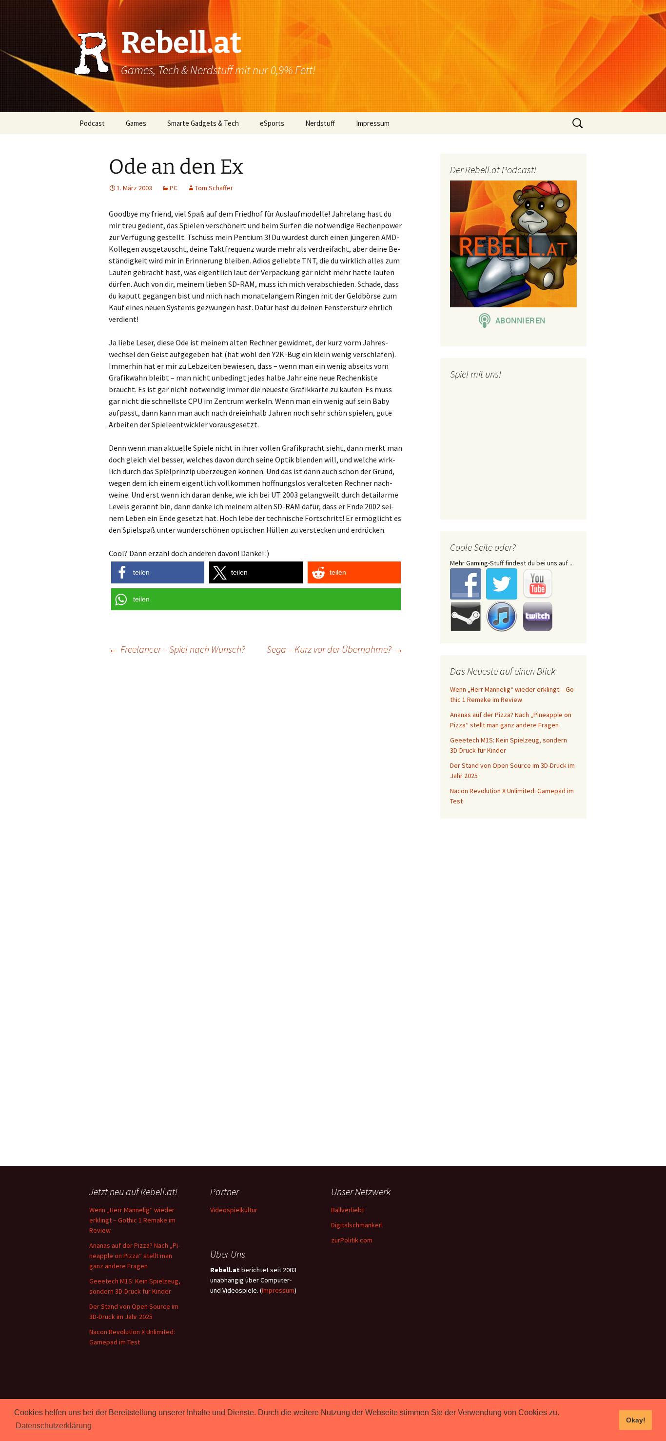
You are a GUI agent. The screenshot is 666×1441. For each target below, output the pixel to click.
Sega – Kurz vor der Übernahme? (335, 649)
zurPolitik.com (351, 1240)
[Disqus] (333, 788)
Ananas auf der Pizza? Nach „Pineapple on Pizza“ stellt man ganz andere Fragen (134, 1255)
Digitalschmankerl (357, 1225)
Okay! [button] (636, 1420)
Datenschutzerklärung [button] (54, 1425)
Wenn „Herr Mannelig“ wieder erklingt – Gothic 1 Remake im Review (132, 1220)
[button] (157, 572)
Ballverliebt (347, 1209)
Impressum (373, 123)
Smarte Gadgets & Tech (203, 123)
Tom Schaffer (214, 187)
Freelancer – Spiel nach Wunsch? (177, 649)
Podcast (92, 123)
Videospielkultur (233, 1209)
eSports (272, 123)
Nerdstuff (320, 123)
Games (136, 123)
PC (173, 187)
